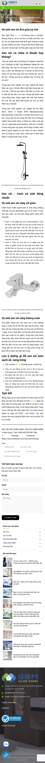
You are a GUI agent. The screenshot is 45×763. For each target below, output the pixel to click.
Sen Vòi (6, 532)
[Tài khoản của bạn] (42, 3)
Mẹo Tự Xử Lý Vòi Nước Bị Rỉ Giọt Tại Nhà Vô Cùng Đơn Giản (26, 593)
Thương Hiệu (8, 546)
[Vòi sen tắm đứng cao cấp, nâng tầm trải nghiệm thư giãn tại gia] (7, 635)
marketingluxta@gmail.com (20, 696)
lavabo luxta (9, 447)
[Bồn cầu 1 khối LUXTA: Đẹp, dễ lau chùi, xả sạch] (7, 583)
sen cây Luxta (26, 447)
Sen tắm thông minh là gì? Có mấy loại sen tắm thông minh (26, 625)
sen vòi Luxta (32, 451)
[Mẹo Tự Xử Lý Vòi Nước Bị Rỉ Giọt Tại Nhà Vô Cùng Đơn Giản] (7, 593)
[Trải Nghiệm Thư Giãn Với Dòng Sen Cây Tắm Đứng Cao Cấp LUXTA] (7, 572)
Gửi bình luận (10, 518)
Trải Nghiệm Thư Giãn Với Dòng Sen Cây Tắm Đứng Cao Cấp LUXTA (27, 572)
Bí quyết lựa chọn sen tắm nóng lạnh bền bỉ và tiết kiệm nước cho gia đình (26, 656)
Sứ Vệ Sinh (7, 536)
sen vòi (18, 35)
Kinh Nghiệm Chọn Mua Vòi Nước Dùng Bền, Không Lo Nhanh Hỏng (27, 604)
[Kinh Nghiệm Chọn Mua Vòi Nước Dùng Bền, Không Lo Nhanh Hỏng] (7, 603)
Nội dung (5, 494)
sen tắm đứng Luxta (12, 451)
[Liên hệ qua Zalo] (6, 744)
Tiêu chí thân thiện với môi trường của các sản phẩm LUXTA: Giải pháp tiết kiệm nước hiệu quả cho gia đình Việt (26, 614)
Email (4, 485)
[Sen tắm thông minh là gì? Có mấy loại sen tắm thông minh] (7, 624)
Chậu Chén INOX (9, 543)
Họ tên (5, 476)
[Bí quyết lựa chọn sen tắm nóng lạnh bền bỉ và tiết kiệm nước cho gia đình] (7, 655)
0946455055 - (21, 693)
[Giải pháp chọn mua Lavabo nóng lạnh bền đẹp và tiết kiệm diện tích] (7, 645)
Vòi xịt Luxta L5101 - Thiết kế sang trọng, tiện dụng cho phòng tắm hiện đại (27, 562)
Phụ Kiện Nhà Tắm (10, 539)
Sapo (27, 760)
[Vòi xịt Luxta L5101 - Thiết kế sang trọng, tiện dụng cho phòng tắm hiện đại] (7, 562)
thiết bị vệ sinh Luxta (12, 456)
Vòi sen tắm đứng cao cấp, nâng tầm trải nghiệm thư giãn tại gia (26, 635)
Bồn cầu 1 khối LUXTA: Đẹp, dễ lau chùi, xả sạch (27, 583)
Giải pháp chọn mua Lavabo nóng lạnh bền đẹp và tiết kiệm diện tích (27, 645)
